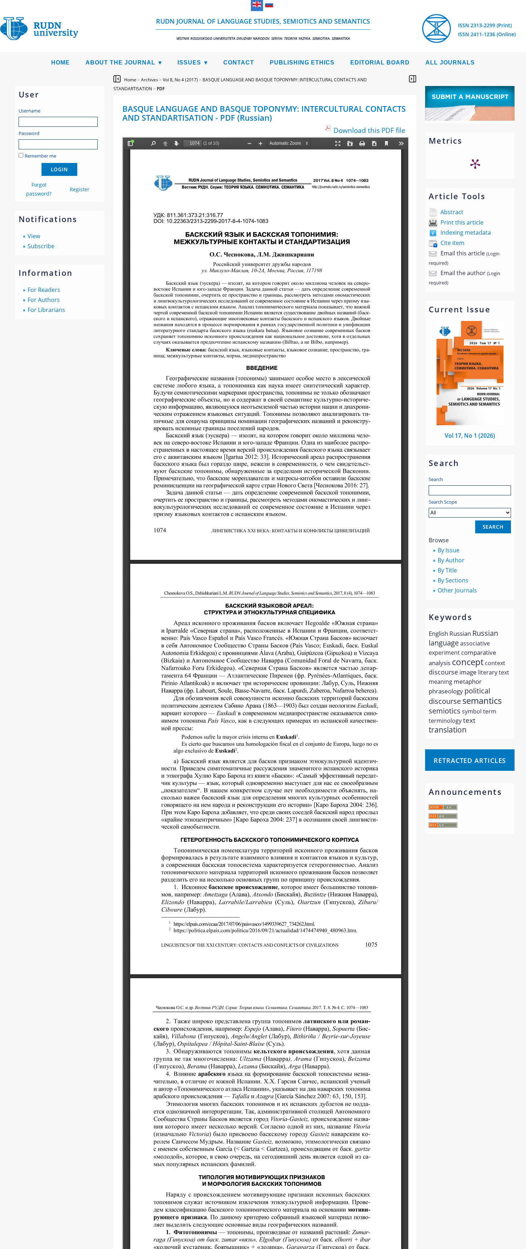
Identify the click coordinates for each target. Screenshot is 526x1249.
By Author (451, 560)
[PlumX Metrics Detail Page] (475, 163)
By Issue (448, 550)
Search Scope (443, 502)
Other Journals (457, 590)
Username (29, 110)
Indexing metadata (465, 232)
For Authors (44, 300)
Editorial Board (380, 62)
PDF (161, 89)
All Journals (450, 62)
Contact (238, 62)
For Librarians (46, 310)
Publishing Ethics (302, 62)
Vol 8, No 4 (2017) (180, 80)
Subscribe (41, 246)
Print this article (461, 222)
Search (436, 479)
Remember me (40, 156)
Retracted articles (470, 760)
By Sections (453, 580)
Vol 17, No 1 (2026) (470, 435)
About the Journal (120, 62)
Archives (149, 80)
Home (60, 62)
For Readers (44, 290)
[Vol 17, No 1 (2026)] (470, 423)
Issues (189, 62)
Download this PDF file (369, 130)
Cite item (452, 243)
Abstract (451, 212)
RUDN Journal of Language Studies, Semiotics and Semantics (263, 29)
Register (79, 189)
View (34, 236)
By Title (447, 570)
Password (29, 133)
